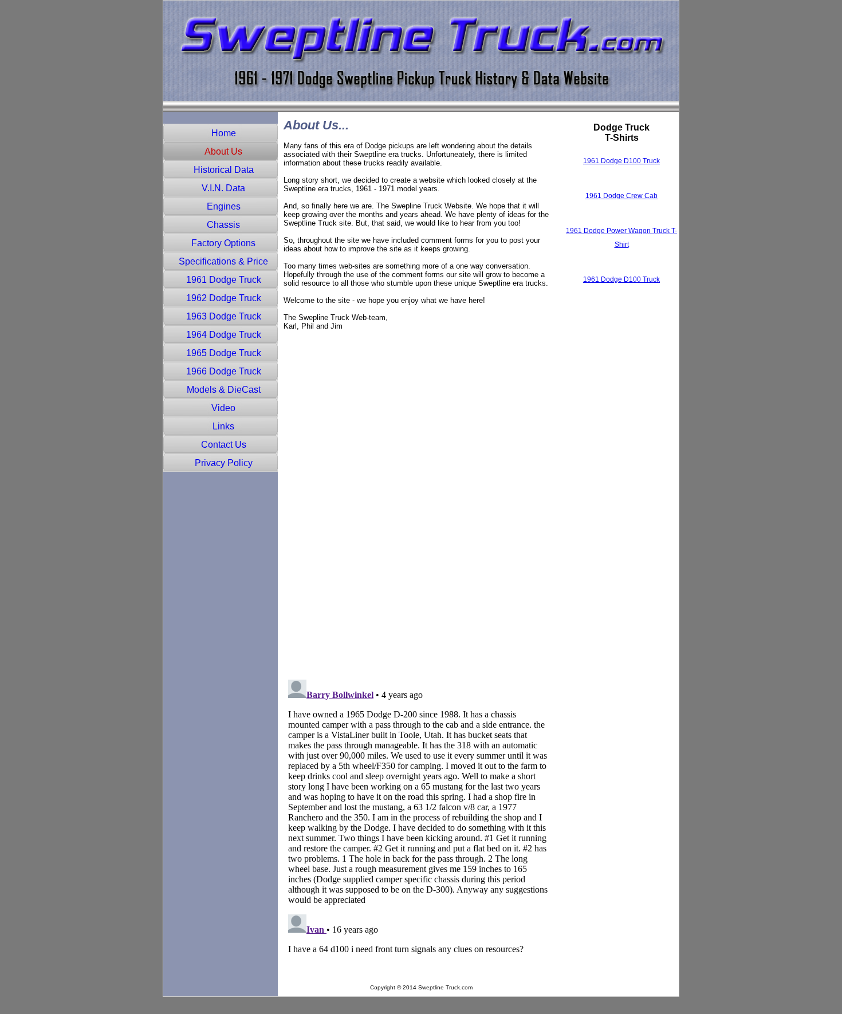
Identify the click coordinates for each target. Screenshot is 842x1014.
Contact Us (223, 444)
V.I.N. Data (223, 188)
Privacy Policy (224, 463)
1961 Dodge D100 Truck (621, 161)
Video (223, 408)
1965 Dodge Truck (223, 353)
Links (223, 426)
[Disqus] (418, 525)
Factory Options (223, 243)
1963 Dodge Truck (223, 316)
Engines (224, 206)
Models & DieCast (224, 389)
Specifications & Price (223, 261)
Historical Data (224, 170)
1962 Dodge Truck (223, 298)
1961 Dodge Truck (223, 280)
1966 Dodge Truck (223, 371)
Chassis (223, 225)
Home (223, 133)
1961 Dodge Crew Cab (621, 196)
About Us (223, 151)
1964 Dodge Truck (223, 335)
